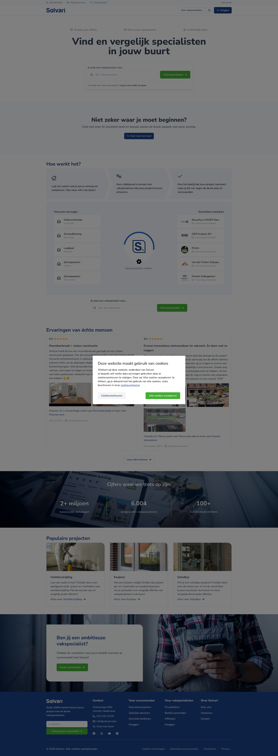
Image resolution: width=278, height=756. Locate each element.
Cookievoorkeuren (111, 395)
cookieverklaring (130, 385)
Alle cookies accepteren (163, 395)
